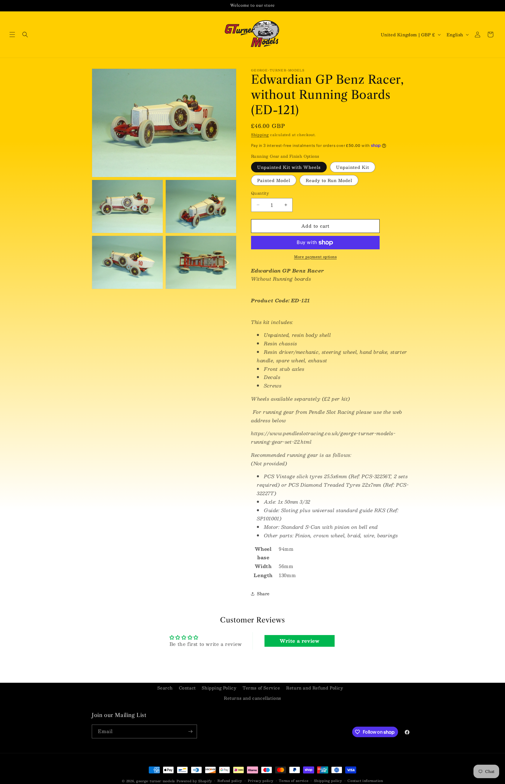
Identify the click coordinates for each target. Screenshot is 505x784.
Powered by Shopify (194, 781)
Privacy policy (261, 780)
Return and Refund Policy (314, 687)
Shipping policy (328, 780)
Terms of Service (261, 687)
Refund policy (229, 780)
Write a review (299, 641)
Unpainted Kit (352, 167)
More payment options (315, 256)
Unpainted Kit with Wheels (289, 167)
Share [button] (263, 593)
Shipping (260, 135)
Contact (187, 687)
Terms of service (293, 780)
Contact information (365, 780)
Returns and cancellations (252, 697)
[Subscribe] (190, 731)
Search (165, 687)
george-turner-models (155, 781)
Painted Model (273, 180)
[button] (12, 34)
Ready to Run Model (329, 180)
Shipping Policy (219, 687)
